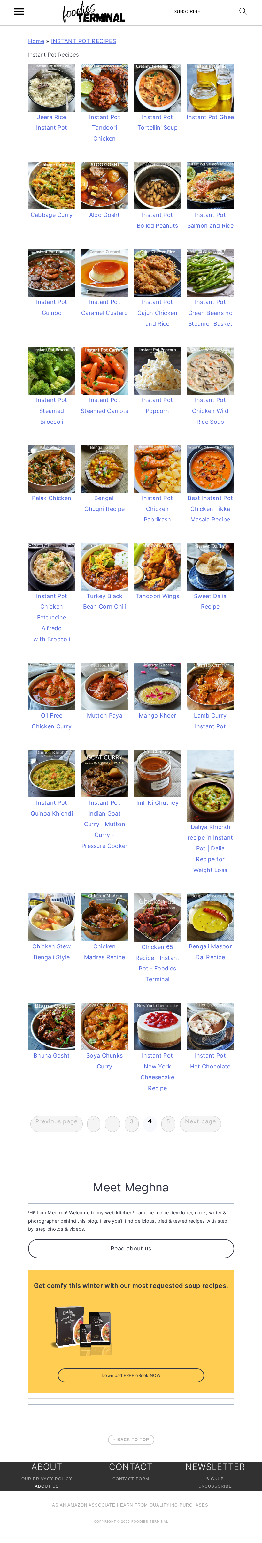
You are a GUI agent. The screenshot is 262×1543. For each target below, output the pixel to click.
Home (36, 41)
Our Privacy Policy (46, 1479)
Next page (200, 1121)
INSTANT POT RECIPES (83, 41)
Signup (215, 1479)
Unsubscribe (215, 1486)
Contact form (130, 1479)
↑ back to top (131, 1440)
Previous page (56, 1121)
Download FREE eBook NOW (131, 1375)
